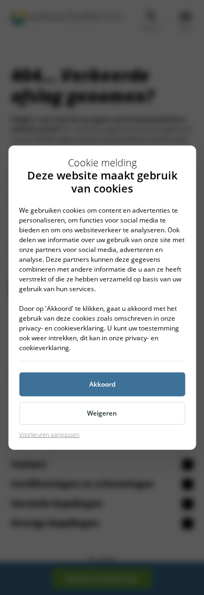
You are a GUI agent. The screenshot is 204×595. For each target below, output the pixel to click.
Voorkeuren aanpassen (49, 434)
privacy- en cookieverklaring (61, 327)
